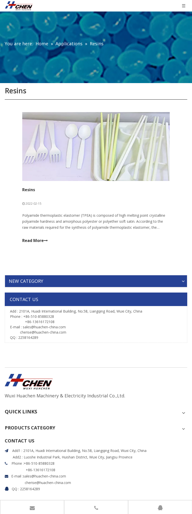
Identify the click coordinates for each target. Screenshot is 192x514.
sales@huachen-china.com (44, 327)
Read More (33, 240)
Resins (28, 189)
